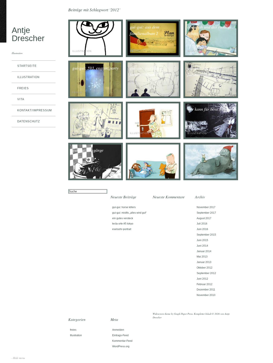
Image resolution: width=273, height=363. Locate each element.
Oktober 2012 (204, 267)
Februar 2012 (204, 284)
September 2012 (206, 273)
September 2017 (206, 213)
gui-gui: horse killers (124, 207)
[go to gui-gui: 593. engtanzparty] (95, 95)
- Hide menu (18, 358)
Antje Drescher (28, 34)
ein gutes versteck (122, 218)
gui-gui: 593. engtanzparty (95, 68)
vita (20, 99)
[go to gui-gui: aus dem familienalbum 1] (153, 95)
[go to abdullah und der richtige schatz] (210, 54)
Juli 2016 (202, 223)
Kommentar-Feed (122, 341)
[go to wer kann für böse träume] (210, 136)
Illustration (28, 77)
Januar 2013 (204, 262)
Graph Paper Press (183, 313)
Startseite (27, 65)
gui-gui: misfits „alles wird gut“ (129, 213)
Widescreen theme (161, 313)
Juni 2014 (202, 245)
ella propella (83, 27)
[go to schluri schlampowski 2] (153, 136)
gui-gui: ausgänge (87, 150)
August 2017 (204, 218)
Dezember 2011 (206, 289)
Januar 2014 (204, 251)
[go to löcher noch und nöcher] (210, 177)
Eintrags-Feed (120, 335)
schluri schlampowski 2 (150, 109)
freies (23, 88)
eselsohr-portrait (121, 229)
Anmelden (118, 330)
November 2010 (206, 295)
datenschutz (28, 121)
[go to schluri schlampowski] (153, 177)
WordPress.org (120, 346)
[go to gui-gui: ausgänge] (95, 177)
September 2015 (206, 234)
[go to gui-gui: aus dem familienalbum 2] (153, 54)
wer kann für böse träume (209, 109)
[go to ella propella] (95, 54)
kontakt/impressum (34, 110)
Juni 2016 (202, 229)
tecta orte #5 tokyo (122, 223)
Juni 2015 (202, 240)
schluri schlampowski (148, 150)
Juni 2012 (202, 278)
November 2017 (206, 207)
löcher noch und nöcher (207, 150)
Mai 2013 (202, 256)
